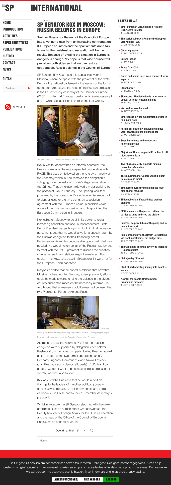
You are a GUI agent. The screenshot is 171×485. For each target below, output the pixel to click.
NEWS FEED (20, 107)
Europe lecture (128, 59)
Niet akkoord (92, 479)
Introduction (13, 29)
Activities (10, 36)
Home (7, 22)
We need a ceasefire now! (134, 108)
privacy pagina (135, 471)
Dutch (7, 79)
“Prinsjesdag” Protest (132, 258)
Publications (13, 49)
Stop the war (127, 88)
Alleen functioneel (66, 479)
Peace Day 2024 (129, 67)
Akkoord (111, 479)
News (7, 69)
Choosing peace (129, 50)
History (8, 56)
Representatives (15, 42)
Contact (9, 62)
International (56, 8)
